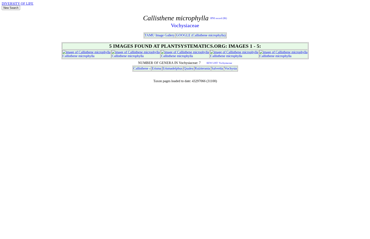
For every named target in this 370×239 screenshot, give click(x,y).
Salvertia (217, 68)
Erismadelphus (172, 68)
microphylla (86, 56)
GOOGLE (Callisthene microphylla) (200, 35)
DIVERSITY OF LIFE (17, 3)
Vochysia (230, 68)
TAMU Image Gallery (160, 35)
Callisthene (70, 56)
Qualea (188, 68)
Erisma (156, 68)
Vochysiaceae (185, 25)
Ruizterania (202, 68)
